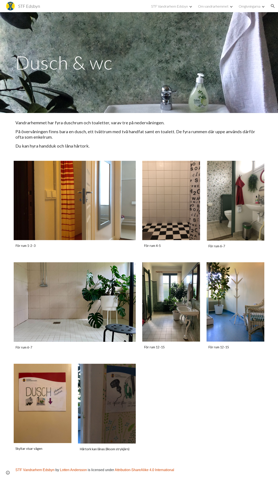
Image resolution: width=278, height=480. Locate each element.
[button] (273, 6)
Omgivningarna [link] (249, 6)
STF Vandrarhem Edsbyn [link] (169, 6)
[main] (139, 62)
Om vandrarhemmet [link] (213, 6)
